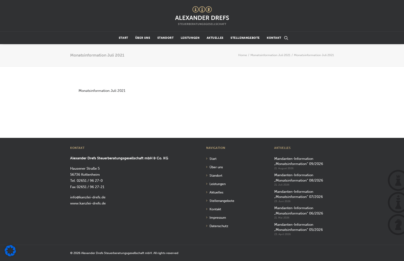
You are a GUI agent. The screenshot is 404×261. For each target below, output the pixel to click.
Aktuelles (215, 37)
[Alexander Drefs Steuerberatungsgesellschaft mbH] (202, 15)
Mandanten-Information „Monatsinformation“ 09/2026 (298, 161)
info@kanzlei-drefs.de (87, 197)
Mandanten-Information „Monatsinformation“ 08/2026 (298, 177)
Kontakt (274, 37)
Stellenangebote (245, 37)
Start (123, 37)
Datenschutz (218, 226)
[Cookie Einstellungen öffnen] (10, 255)
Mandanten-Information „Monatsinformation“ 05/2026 (298, 227)
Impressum (217, 218)
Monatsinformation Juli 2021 (270, 55)
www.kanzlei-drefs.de (88, 203)
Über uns (142, 37)
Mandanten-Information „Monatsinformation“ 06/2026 (298, 210)
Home (242, 55)
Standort (165, 37)
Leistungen (190, 37)
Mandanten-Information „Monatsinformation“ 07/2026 (298, 194)
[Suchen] (286, 38)
